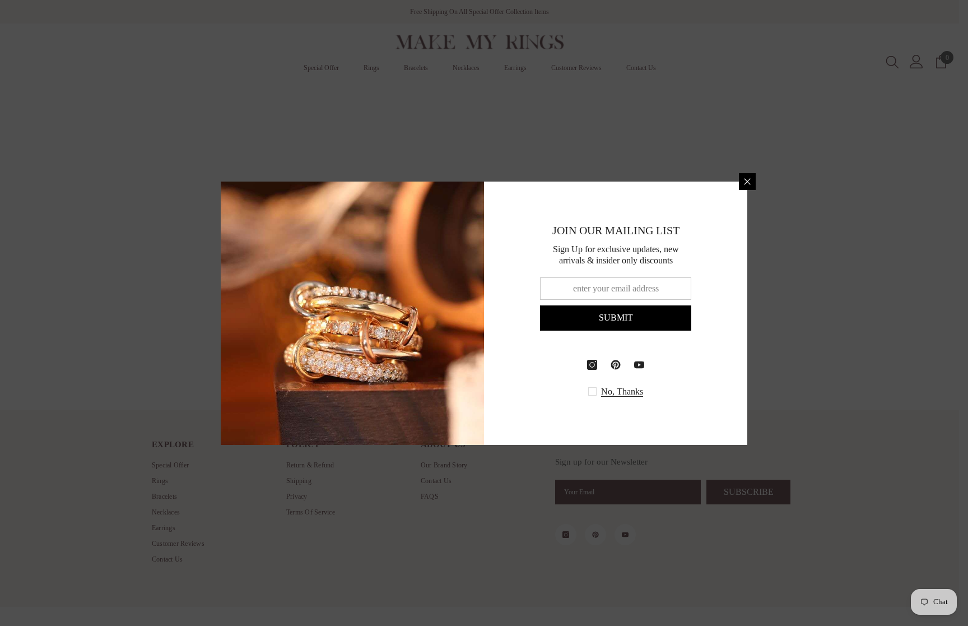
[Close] (747, 181)
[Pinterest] (615, 365)
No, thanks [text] (622, 391)
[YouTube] (639, 365)
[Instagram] (592, 365)
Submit (616, 317)
